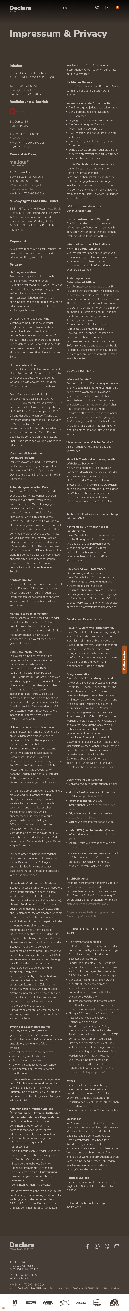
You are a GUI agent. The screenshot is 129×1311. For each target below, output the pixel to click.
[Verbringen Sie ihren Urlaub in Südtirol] (96, 1302)
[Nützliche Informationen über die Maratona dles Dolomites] (13, 1302)
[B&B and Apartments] (20, 9)
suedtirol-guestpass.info (104, 1009)
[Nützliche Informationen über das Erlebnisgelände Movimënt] (46, 1303)
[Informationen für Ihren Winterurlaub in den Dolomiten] (79, 1303)
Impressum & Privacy (59, 1288)
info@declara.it (22, 90)
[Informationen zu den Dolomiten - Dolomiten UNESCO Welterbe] (62, 1303)
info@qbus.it (20, 138)
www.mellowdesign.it (27, 185)
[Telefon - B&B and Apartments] (97, 7)
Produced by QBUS (110, 1288)
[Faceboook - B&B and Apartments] (87, 1246)
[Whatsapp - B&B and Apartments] (97, 1246)
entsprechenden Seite (102, 767)
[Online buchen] (117, 7)
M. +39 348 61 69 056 (24, 1275)
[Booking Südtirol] (29, 1303)
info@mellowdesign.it (26, 189)
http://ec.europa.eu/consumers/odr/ (87, 904)
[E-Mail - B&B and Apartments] (107, 7)
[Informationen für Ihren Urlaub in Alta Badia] (112, 1302)
